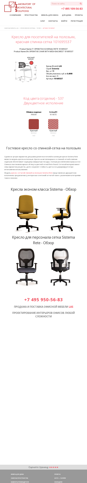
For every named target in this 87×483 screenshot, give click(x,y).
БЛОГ (43, 21)
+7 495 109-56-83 (72, 8)
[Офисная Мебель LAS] (19, 7)
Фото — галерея (60, 478)
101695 (39, 28)
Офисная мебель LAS (11, 28)
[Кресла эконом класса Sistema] (43, 233)
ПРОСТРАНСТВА (31, 15)
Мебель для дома (17, 474)
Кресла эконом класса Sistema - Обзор (43, 189)
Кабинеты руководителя (20, 482)
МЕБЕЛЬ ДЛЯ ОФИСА (49, 15)
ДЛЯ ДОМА (66, 15)
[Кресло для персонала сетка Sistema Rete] (43, 286)
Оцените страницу (43, 467)
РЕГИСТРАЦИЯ (77, 21)
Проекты (57, 474)
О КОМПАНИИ (15, 15)
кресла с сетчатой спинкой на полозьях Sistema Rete (31, 173)
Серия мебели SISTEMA (27, 28)
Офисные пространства (19, 478)
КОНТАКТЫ (53, 21)
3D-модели (58, 482)
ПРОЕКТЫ (79, 15)
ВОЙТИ (64, 21)
